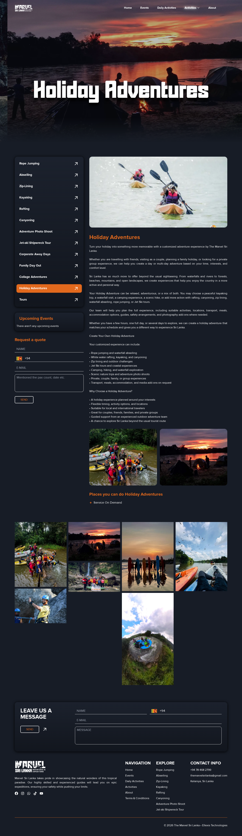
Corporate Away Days (34, 254)
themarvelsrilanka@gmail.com (208, 775)
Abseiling (25, 175)
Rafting (24, 209)
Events (144, 8)
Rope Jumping (29, 163)
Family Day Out (30, 265)
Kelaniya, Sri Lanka (201, 781)
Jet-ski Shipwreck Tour (35, 243)
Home (128, 8)
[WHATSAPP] (28, 793)
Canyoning (26, 220)
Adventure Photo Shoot (35, 231)
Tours (23, 299)
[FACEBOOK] (16, 793)
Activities (131, 787)
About (212, 8)
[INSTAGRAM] (22, 793)
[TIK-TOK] (35, 793)
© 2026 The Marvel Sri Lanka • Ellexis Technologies (195, 825)
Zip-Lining (26, 186)
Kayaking (25, 197)
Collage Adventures (33, 277)
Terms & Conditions (137, 798)
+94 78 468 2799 (200, 770)
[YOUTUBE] (41, 793)
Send (24, 400)
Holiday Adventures (33, 288)
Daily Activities (166, 8)
